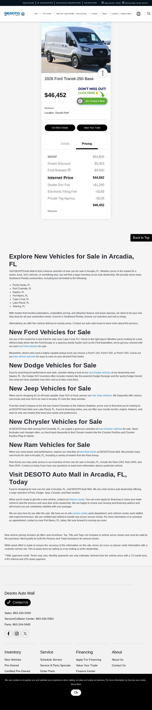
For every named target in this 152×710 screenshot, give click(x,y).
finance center (77, 499)
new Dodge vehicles (100, 372)
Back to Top (141, 237)
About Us (117, 659)
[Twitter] (25, 634)
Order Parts (47, 671)
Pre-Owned (12, 665)
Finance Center (85, 671)
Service (46, 652)
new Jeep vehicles (102, 395)
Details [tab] (65, 143)
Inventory (13, 652)
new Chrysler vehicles (110, 429)
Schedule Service (51, 659)
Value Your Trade (92, 128)
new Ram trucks (88, 451)
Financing (84, 652)
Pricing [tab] (87, 143)
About (117, 652)
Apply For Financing (88, 659)
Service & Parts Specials (55, 665)
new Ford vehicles (28, 346)
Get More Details (60, 128)
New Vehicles (13, 659)
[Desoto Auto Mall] (15, 13)
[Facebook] (8, 634)
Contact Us (20, 602)
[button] (103, 73)
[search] (148, 13)
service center (79, 513)
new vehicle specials (24, 356)
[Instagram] (17, 634)
